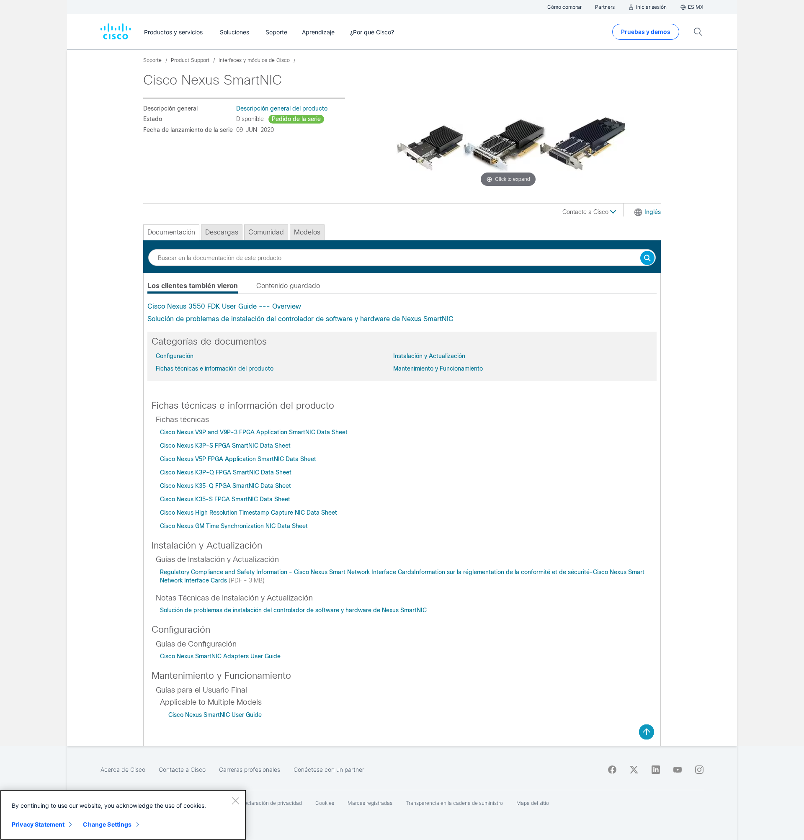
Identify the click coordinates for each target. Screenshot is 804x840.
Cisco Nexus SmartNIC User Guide (215, 714)
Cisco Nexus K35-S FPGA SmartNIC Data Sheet (226, 499)
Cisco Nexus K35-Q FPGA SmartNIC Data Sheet (225, 485)
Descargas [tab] (221, 232)
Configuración (174, 356)
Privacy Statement (38, 824)
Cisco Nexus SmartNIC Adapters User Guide (220, 656)
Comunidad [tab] (266, 232)
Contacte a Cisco (586, 212)
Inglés (652, 212)
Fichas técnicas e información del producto (214, 368)
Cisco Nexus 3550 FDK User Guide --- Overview (224, 306)
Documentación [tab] (171, 232)
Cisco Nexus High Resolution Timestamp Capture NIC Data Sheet (248, 512)
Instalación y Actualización (429, 356)
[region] (123, 815)
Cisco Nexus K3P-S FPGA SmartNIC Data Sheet (225, 445)
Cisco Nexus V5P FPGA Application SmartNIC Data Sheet (238, 459)
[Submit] (647, 258)
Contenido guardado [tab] (288, 285)
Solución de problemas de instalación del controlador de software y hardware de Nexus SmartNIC (300, 318)
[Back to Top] (646, 732)
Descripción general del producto (281, 108)
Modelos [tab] (307, 232)
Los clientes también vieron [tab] (192, 285)
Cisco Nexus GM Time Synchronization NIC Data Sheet (234, 526)
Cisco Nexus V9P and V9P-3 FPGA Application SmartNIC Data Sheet (254, 432)
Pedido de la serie (296, 119)
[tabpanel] (402, 312)
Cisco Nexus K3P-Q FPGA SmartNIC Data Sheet (225, 472)
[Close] (235, 800)
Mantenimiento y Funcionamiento (438, 368)
